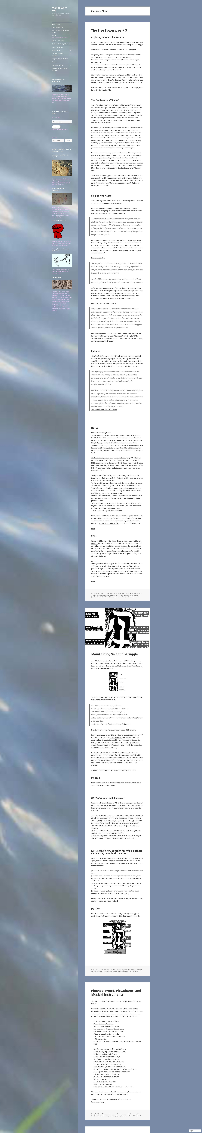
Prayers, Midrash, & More (60, 59)
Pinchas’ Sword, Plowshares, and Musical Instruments (116, 992)
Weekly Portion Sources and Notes (60, 31)
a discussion (138, 201)
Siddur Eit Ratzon (123, 724)
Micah (127, 593)
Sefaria (119, 511)
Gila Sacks (105, 595)
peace (112, 1114)
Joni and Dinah (56, 277)
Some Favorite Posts (58, 27)
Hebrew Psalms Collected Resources (60, 69)
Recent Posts (56, 24)
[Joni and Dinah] (62, 285)
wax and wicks (96, 364)
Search (54, 138)
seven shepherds (121, 597)
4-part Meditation (116, 737)
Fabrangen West (97, 753)
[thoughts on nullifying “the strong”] (62, 169)
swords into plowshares (129, 1114)
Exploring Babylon (57, 65)
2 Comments (137, 1116)
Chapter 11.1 (95, 50)
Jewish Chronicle (114, 595)
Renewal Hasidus (123, 971)
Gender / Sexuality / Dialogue (58, 54)
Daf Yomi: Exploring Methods (61, 44)
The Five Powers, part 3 (109, 30)
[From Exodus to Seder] (58, 232)
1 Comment (134, 971)
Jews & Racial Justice (58, 41)
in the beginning (98, 118)
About (60, 36)
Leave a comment (133, 597)
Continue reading (97, 1102)
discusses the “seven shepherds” (123, 516)
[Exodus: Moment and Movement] (62, 200)
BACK (93, 528)
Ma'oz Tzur (123, 595)
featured (110, 971)
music (108, 1114)
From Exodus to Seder (59, 221)
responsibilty (125, 970)
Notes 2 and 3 (121, 158)
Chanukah (110, 593)
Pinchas (119, 1114)
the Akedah (124, 115)
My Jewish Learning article (109, 523)
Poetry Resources (57, 47)
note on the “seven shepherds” (113, 88)
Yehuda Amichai (126, 1116)
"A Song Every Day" (59, 9)
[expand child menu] (70, 35)
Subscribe (56, 127)
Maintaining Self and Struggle (114, 654)
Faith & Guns (56, 50)
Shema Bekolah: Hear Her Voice (104, 409)
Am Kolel (135, 970)
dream (136, 115)
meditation (108, 970)
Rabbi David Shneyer (134, 666)
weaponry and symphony (113, 1116)
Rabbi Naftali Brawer (108, 597)
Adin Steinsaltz (97, 595)
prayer (119, 970)
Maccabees (130, 595)
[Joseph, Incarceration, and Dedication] (62, 261)
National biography (136, 593)
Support (54, 62)
